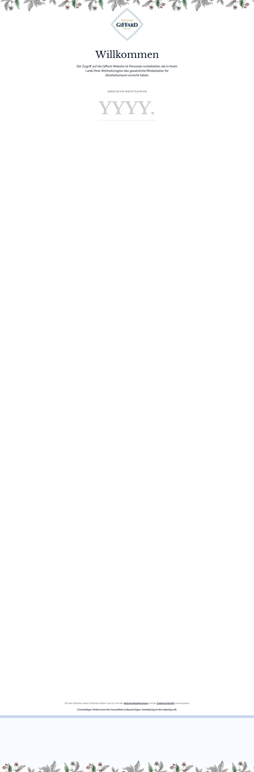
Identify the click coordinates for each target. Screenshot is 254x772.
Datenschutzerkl (165, 703)
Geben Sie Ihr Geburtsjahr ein (127, 91)
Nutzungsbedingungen (136, 703)
